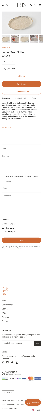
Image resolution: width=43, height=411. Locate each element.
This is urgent (9, 224)
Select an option (8, 228)
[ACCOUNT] (31, 5)
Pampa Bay (6, 47)
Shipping (5, 156)
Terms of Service (14, 248)
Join (37, 343)
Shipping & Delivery (9, 408)
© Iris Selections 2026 (10, 400)
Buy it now (21, 84)
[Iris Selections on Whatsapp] (17, 362)
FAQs (4, 313)
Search (4, 309)
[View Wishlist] (37, 5)
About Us (5, 317)
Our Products (7, 305)
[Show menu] (3, 5)
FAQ (4, 148)
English (7, 392)
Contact (5, 321)
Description (6, 98)
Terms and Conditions (10, 404)
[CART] (40, 5)
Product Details (20, 98)
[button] (37, 410)
